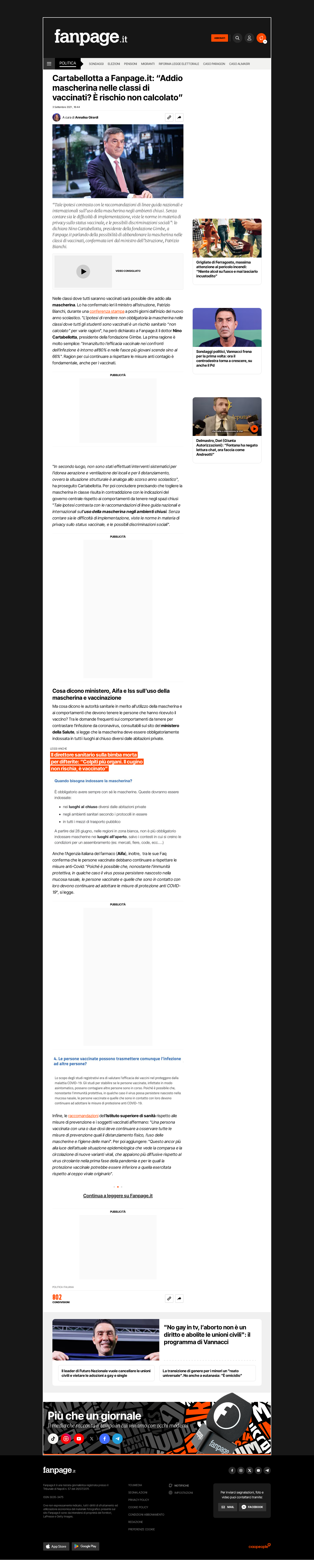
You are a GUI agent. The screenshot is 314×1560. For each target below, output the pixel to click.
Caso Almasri (239, 64)
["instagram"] (66, 1438)
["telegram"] (117, 1438)
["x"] (91, 1438)
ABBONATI (219, 38)
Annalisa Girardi (86, 117)
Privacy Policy (138, 1500)
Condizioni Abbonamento (146, 1514)
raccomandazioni (83, 1115)
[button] (179, 117)
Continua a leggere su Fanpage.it (118, 1195)
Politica (68, 63)
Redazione (135, 1522)
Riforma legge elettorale (179, 64)
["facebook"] (104, 1438)
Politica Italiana (63, 1287)
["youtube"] (79, 1438)
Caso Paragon (214, 64)
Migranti (148, 64)
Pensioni (130, 64)
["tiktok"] (53, 1438)
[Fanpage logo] (85, 38)
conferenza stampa (107, 311)
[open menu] (49, 64)
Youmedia (135, 1485)
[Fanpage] (59, 1470)
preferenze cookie (141, 1529)
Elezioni (114, 64)
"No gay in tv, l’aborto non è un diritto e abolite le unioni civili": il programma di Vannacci (207, 1334)
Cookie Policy (138, 1507)
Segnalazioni (137, 1492)
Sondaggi (96, 64)
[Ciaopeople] (260, 1547)
